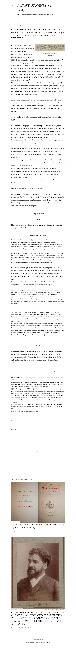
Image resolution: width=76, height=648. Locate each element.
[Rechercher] (63, 5)
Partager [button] (13, 420)
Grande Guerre (27, 423)
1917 (17, 423)
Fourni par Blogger (39, 639)
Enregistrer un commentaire (25, 627)
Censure (20, 423)
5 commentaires (22, 531)
